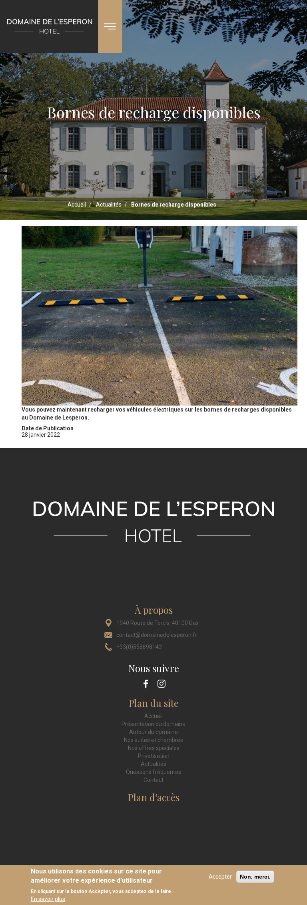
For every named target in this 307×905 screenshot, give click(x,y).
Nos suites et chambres (153, 740)
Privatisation (153, 756)
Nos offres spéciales (153, 748)
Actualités (109, 204)
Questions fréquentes (153, 772)
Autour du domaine (153, 732)
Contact (153, 780)
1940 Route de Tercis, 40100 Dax (157, 623)
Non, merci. (255, 876)
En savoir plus (48, 899)
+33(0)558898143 (139, 647)
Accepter (220, 876)
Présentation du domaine (153, 724)
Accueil (77, 204)
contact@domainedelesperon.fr (156, 635)
